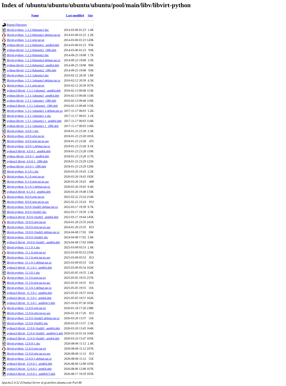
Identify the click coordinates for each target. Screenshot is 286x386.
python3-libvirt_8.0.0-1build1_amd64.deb (32, 217)
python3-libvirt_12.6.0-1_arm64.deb (29, 368)
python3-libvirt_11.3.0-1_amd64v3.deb (31, 303)
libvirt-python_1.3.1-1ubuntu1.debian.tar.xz (33, 80)
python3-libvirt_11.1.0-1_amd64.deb (29, 267)
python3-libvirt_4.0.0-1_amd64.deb (29, 151)
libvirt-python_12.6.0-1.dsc (23, 343)
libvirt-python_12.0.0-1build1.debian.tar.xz (33, 318)
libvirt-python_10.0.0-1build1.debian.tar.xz (33, 232)
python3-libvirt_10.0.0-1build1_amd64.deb (33, 242)
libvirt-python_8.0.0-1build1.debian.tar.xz (32, 207)
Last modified (75, 15)
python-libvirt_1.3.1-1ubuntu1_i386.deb (31, 100)
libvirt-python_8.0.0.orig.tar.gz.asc (28, 202)
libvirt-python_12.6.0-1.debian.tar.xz (29, 358)
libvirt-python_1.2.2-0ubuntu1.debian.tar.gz (33, 35)
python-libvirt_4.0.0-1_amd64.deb (28, 156)
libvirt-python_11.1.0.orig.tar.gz (26, 252)
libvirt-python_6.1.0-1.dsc (23, 171)
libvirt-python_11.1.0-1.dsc (23, 247)
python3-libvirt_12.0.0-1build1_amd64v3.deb (35, 333)
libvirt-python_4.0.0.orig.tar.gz (25, 136)
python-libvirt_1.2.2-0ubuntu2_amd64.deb (33, 65)
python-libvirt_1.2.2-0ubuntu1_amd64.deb (33, 45)
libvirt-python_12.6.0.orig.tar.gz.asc (29, 353)
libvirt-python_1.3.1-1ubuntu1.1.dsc (29, 116)
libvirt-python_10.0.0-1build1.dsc (27, 237)
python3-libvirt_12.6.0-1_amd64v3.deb (31, 373)
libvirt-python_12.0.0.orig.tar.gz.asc (29, 313)
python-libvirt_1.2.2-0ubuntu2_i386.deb (31, 70)
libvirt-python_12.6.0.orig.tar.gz (26, 348)
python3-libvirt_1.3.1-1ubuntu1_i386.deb (32, 105)
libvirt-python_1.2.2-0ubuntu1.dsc (28, 30)
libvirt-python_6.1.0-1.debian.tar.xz (28, 186)
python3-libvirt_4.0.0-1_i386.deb (27, 161)
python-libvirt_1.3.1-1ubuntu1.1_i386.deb (33, 126)
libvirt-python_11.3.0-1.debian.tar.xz (29, 288)
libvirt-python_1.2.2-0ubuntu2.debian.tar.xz (33, 60)
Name (35, 15)
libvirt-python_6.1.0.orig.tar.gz (25, 176)
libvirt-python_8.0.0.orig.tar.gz (25, 196)
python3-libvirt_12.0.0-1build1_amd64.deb (33, 328)
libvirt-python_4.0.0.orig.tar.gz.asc (28, 141)
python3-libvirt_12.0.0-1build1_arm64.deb (33, 338)
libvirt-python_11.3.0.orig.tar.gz (26, 277)
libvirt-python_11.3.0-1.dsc (23, 272)
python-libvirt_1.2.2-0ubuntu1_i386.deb (31, 50)
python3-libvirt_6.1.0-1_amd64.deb (29, 191)
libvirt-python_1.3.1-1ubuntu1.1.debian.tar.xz (35, 110)
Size (90, 15)
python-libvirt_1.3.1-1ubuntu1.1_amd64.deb (34, 121)
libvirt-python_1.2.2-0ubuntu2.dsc (28, 55)
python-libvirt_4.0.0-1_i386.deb (26, 166)
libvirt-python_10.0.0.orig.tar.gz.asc (29, 227)
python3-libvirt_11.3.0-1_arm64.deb (29, 298)
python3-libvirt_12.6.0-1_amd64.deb (29, 363)
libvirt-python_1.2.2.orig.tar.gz (25, 40)
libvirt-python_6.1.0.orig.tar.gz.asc (28, 181)
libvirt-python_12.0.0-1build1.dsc (27, 323)
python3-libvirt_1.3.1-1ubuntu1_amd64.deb (34, 90)
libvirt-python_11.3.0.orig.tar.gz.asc (28, 282)
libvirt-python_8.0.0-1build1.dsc (26, 212)
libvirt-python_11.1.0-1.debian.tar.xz (29, 262)
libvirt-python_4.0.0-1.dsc (23, 131)
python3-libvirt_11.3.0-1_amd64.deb (29, 293)
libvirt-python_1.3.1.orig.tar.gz (25, 85)
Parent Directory (17, 24)
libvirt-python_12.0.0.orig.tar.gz (26, 308)
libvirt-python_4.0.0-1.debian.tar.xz (28, 146)
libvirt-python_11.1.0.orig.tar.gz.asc (28, 257)
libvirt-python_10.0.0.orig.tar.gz (26, 222)
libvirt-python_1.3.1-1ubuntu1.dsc (28, 75)
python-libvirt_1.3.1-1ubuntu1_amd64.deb (33, 95)
